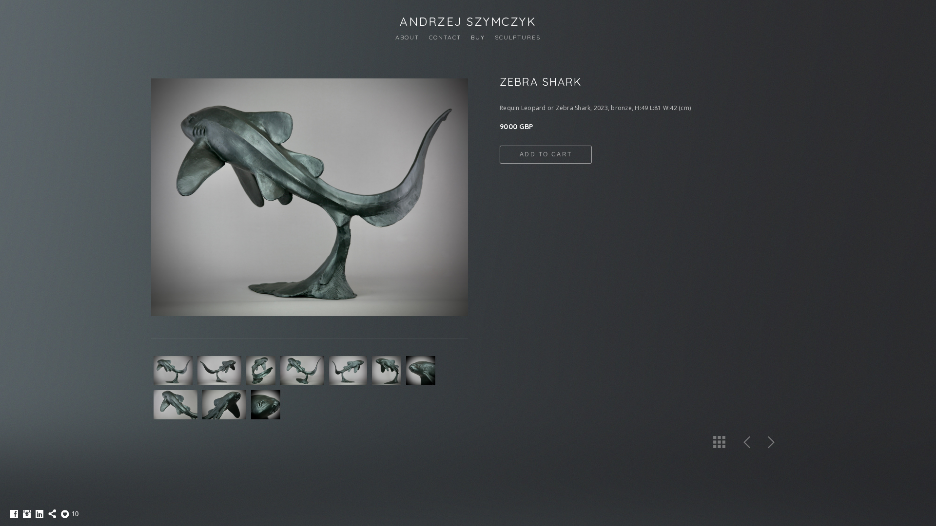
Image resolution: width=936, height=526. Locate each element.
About (407, 37)
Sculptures (518, 37)
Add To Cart (546, 154)
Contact (445, 37)
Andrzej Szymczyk (468, 21)
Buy (478, 37)
